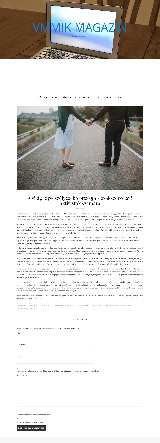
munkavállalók (83, 305)
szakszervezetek (126, 305)
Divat (54, 97)
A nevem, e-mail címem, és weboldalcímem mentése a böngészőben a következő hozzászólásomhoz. (58, 371)
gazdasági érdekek (45, 305)
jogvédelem (71, 305)
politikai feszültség (111, 305)
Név (19, 333)
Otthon (98, 97)
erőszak (32, 305)
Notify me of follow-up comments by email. (34, 414)
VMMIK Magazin (80, 27)
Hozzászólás (22, 375)
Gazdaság (76, 194)
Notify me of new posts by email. (30, 422)
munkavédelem (97, 305)
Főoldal (42, 97)
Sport (109, 97)
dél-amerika (22, 305)
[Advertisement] (80, 76)
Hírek (85, 194)
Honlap (19, 356)
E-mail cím (21, 344)
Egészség (66, 97)
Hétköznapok (82, 97)
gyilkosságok (59, 305)
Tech (119, 97)
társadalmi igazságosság (26, 309)
